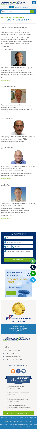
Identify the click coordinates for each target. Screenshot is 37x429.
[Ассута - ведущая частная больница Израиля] (13, 3)
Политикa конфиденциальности (13, 421)
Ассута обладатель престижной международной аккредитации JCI (18, 329)
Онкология (9, 353)
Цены (7, 347)
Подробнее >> (6, 80)
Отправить (18, 260)
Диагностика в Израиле (14, 360)
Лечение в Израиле (12, 356)
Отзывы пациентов (12, 350)
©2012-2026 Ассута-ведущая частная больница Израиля (18, 417)
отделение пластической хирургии (12, 17)
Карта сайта (28, 421)
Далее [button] (11, 293)
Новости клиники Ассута (18, 365)
